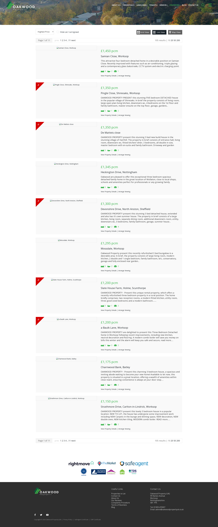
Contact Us (193, 5)
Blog (184, 5)
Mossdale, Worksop (112, 248)
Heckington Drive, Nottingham (119, 172)
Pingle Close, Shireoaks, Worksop (120, 93)
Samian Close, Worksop (115, 56)
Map (176, 32)
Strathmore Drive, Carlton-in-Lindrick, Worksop (129, 406)
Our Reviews (116, 500)
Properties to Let (118, 493)
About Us (115, 498)
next (73, 40)
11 (69, 40)
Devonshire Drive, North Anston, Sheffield (125, 209)
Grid (144, 32)
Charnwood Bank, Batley (115, 367)
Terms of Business (119, 505)
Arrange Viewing (124, 76)
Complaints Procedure (120, 503)
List (161, 32)
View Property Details (109, 76)
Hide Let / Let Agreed (69, 32)
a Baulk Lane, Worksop (114, 327)
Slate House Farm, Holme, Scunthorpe (123, 288)
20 (172, 40)
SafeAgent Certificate (81, 520)
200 (178, 40)
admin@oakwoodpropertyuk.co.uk (169, 509)
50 (175, 40)
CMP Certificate (96, 520)
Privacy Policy (67, 520)
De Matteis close (110, 132)
